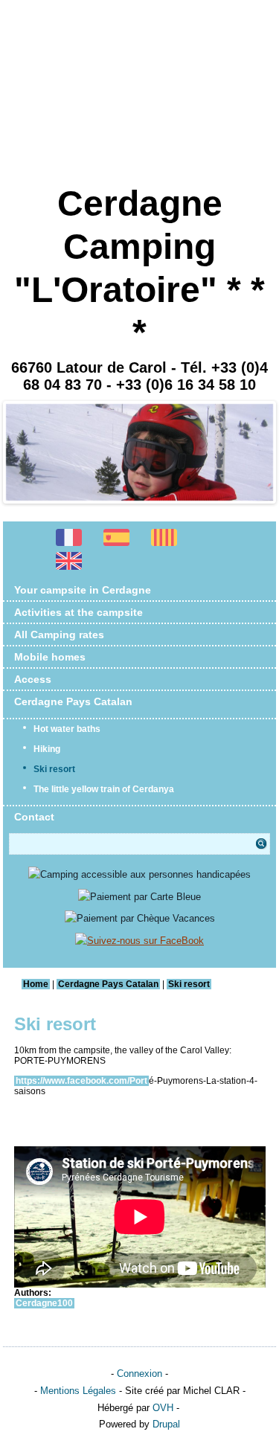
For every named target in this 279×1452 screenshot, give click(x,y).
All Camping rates (59, 634)
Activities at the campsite (78, 612)
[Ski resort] (69, 568)
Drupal (166, 1424)
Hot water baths (66, 729)
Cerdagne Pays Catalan (73, 701)
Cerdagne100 (44, 1303)
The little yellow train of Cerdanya (103, 789)
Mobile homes (50, 657)
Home (35, 984)
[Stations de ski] (69, 544)
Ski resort (54, 769)
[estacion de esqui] (117, 544)
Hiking (46, 749)
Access (32, 679)
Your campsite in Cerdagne (82, 590)
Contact (34, 817)
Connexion (139, 1373)
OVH (163, 1407)
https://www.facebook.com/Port (81, 1081)
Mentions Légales (78, 1390)
